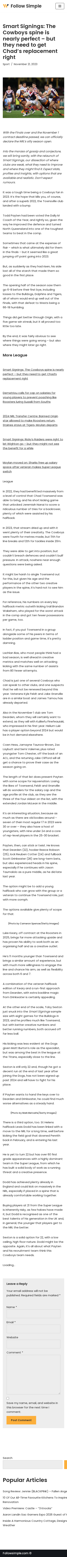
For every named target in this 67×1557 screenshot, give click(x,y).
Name (12, 1307)
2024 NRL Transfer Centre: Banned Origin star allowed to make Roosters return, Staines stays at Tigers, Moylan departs (30, 420)
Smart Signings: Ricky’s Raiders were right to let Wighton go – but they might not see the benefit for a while (33, 443)
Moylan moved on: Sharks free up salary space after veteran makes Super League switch (32, 467)
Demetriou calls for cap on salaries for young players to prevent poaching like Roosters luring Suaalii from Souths (30, 397)
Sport (6, 64)
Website (12, 1337)
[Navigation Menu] (59, 6)
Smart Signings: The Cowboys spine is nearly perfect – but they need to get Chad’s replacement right (33, 374)
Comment (15, 1352)
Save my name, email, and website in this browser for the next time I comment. (32, 1407)
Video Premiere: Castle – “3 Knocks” (27, 1508)
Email (11, 1322)
